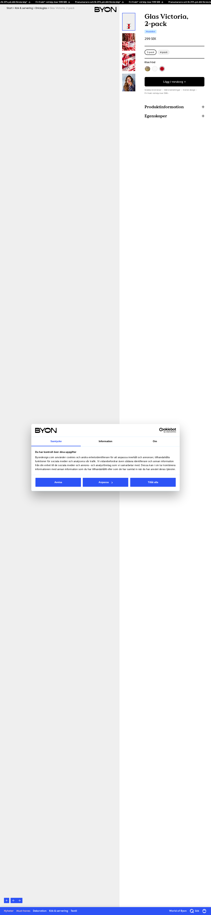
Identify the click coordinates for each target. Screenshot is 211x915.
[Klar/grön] (148, 69)
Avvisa (58, 482)
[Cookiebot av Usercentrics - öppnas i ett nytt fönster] (161, 430)
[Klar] (155, 69)
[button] (174, 106)
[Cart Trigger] (204, 911)
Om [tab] (155, 441)
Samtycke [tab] (56, 441)
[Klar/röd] (162, 69)
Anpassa (104, 482)
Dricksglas (41, 8)
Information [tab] (105, 441)
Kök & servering (24, 8)
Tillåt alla (153, 482)
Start (10, 8)
